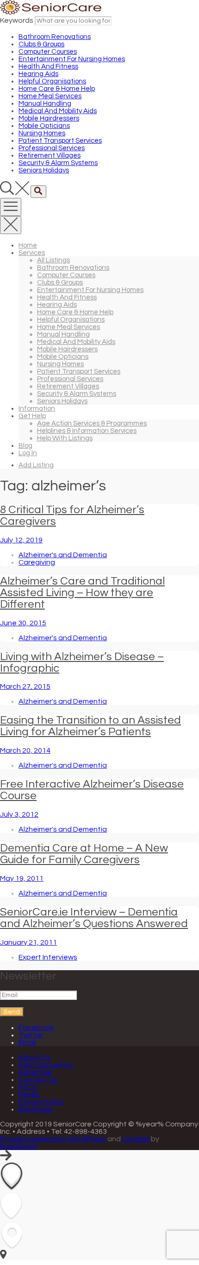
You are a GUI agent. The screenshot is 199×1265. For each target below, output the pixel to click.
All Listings (53, 260)
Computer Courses (48, 51)
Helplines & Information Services (87, 430)
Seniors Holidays (44, 170)
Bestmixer (36, 1109)
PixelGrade (18, 1146)
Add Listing (36, 465)
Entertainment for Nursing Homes (72, 59)
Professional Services (52, 148)
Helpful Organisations (52, 81)
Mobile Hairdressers (49, 118)
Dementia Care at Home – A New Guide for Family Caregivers (84, 853)
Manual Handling (45, 103)
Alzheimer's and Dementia (63, 555)
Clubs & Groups (41, 44)
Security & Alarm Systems (58, 162)
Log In (28, 453)
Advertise (35, 1072)
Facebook (36, 1027)
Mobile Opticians (44, 125)
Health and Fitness (48, 66)
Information (37, 408)
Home (28, 245)
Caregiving (37, 562)
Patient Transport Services (60, 140)
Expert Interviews (48, 957)
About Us (34, 1057)
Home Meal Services (50, 96)
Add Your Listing (46, 1064)
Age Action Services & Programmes (92, 423)
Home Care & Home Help (57, 88)
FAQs (28, 1087)
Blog (25, 445)
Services (32, 252)
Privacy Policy (41, 1102)
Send (12, 1012)
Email (27, 1042)
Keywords (16, 20)
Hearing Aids (38, 73)
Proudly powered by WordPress (53, 1139)
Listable (135, 1139)
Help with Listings (65, 438)
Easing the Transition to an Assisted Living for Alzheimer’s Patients (90, 725)
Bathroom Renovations (55, 36)
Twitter (31, 1035)
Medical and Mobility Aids (58, 111)
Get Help (32, 416)
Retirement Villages (50, 155)
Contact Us (38, 1079)
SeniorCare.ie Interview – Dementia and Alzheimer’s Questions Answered (94, 917)
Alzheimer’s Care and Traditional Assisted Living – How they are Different (82, 592)
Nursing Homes (42, 133)
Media (29, 1094)
